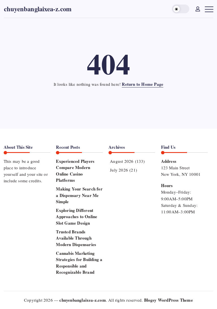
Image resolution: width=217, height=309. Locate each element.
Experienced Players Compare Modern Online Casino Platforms (75, 170)
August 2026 (121, 161)
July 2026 (119, 170)
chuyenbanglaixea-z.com (37, 9)
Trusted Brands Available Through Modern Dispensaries (76, 238)
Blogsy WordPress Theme (168, 300)
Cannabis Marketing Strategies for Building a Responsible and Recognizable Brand (79, 262)
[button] (180, 9)
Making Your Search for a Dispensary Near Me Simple (79, 195)
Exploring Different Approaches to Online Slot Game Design (76, 216)
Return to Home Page (142, 84)
